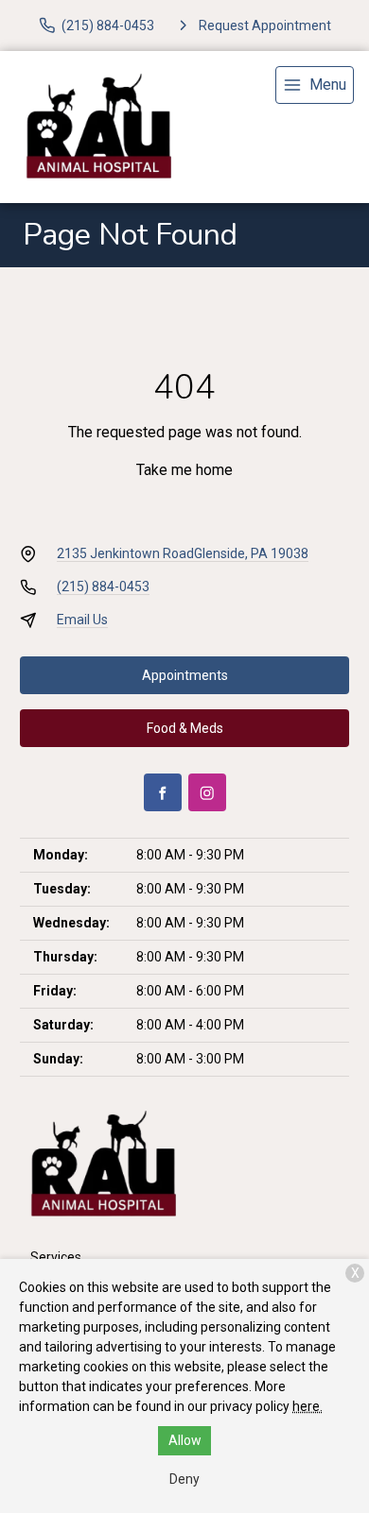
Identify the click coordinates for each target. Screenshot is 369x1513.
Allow (185, 1440)
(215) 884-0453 (103, 586)
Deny (184, 1479)
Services (55, 1257)
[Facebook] (163, 792)
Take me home (184, 470)
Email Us (82, 619)
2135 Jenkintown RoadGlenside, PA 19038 (182, 553)
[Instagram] (207, 792)
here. (307, 1406)
